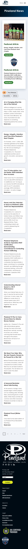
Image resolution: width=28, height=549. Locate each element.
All (4, 92)
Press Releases (12, 92)
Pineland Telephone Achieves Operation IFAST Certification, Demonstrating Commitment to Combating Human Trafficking (14, 245)
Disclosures (4, 522)
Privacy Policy (5, 518)
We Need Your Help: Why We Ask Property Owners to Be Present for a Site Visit (13, 355)
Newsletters (7, 96)
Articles (15, 96)
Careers (4, 507)
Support (4, 490)
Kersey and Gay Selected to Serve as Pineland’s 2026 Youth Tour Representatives (13, 204)
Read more (7, 124)
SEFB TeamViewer (6, 497)
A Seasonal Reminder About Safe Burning (11, 384)
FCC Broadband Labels (7, 524)
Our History (4, 505)
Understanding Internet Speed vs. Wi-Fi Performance (12, 287)
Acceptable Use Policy (7, 520)
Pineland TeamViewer (7, 495)
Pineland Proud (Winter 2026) (12, 414)
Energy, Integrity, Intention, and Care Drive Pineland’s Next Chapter (13, 136)
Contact (7, 482)
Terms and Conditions (7, 515)
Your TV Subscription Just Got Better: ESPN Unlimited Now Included (13, 172)
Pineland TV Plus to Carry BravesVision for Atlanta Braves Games (13, 319)
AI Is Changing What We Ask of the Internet (12, 103)
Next (24, 434)
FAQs (3, 493)
